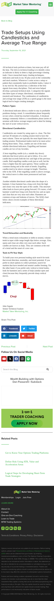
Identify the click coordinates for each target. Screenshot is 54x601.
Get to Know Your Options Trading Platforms (27, 453)
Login (18, 497)
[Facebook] (16, 358)
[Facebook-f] (3, 528)
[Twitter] (7, 528)
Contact (5, 512)
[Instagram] (22, 358)
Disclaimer (38, 535)
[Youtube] (4, 358)
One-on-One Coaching (11, 515)
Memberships (7, 497)
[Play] (11, 528)
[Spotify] (28, 358)
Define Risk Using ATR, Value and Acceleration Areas (22, 463)
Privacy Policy (26, 535)
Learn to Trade (7, 518)
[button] (50, 4)
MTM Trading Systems (11, 522)
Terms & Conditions (10, 535)
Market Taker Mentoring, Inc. (16, 311)
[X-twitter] (10, 358)
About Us (5, 509)
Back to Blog (6, 20)
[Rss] (15, 528)
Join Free (27, 497)
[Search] (47, 369)
